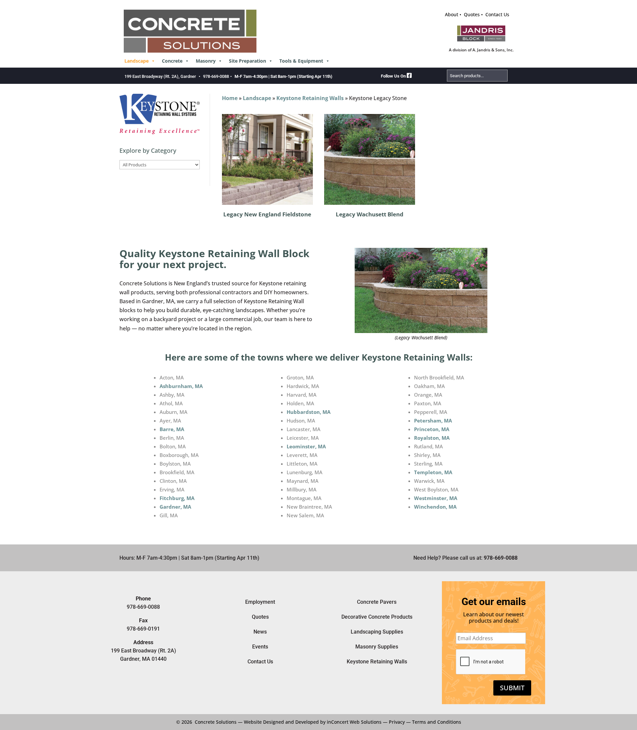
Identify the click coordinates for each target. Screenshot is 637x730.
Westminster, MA (435, 498)
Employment (260, 602)
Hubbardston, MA (308, 412)
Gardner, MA (175, 506)
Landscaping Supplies (377, 632)
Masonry (206, 61)
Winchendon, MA (435, 506)
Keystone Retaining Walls (310, 98)
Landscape (136, 61)
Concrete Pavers (376, 602)
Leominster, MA (306, 446)
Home (230, 98)
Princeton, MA (431, 429)
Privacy (397, 722)
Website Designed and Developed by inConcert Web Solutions (313, 722)
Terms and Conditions (436, 722)
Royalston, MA (432, 437)
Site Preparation (247, 61)
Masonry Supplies (376, 647)
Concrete (172, 61)
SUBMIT (512, 687)
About (451, 14)
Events (260, 647)
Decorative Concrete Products (376, 617)
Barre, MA (172, 429)
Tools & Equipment (301, 61)
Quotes (472, 14)
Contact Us (497, 14)
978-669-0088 (216, 76)
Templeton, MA (433, 472)
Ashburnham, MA (181, 386)
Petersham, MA (433, 420)
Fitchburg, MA (177, 498)
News (260, 632)
